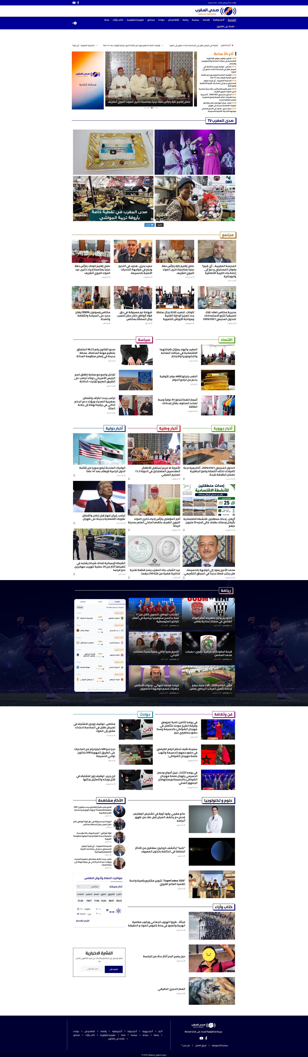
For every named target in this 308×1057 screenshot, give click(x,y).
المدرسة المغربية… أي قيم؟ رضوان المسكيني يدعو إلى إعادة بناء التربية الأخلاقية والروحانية (152, 45)
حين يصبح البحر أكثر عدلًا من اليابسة (164, 956)
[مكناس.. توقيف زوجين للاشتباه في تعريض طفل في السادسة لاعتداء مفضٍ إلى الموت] (136, 729)
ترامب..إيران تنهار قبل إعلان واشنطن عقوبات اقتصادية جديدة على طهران (219, 104)
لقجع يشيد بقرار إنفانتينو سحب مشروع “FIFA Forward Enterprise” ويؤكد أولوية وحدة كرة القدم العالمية (93, 810)
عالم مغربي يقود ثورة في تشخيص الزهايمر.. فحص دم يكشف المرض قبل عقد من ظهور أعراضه (158, 817)
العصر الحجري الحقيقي (171, 988)
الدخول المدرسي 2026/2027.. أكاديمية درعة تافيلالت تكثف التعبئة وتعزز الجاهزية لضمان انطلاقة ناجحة (218, 97)
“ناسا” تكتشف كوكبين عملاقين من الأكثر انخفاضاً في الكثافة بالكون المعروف (160, 849)
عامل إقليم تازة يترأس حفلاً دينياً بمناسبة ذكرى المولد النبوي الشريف (79, 45)
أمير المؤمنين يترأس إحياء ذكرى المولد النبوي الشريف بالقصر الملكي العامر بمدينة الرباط (154, 522)
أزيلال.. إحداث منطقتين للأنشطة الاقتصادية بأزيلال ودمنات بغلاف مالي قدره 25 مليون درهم (209, 522)
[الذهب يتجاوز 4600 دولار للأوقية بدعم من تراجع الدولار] (218, 380)
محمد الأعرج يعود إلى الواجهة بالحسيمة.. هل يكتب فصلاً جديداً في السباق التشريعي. (209, 571)
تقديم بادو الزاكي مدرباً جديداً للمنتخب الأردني (156, 653)
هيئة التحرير (226, 625)
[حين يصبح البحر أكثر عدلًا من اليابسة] (212, 958)
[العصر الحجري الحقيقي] (212, 991)
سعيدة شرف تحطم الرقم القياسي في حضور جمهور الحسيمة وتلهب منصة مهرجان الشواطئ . (177, 752)
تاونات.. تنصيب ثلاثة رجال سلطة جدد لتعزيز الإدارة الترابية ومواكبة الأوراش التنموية (175, 316)
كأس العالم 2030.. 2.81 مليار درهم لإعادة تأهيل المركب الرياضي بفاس (211, 687)
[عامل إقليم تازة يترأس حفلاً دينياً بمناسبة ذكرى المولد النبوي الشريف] (175, 251)
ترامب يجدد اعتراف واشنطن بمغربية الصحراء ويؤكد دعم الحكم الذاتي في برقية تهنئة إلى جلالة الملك (94, 403)
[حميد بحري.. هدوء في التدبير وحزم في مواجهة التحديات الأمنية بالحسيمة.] (151, 79)
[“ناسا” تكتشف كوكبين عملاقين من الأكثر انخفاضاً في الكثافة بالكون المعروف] (212, 852)
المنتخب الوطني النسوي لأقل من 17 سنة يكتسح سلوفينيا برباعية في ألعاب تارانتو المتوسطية (155, 618)
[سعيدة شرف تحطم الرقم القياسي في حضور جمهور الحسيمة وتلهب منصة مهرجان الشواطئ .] (218, 754)
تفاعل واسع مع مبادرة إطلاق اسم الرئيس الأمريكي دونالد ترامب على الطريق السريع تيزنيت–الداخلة (94, 378)
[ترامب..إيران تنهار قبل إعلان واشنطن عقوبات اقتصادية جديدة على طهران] (99, 496)
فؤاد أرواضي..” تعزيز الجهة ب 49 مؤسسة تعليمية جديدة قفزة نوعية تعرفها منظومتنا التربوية (92, 836)
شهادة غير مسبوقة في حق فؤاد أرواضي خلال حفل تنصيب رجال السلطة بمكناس (134, 316)
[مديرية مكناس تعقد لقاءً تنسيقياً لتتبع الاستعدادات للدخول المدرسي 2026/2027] (217, 297)
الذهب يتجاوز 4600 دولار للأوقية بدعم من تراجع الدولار (178, 378)
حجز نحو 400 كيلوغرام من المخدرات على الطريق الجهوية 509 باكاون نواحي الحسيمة (94, 752)
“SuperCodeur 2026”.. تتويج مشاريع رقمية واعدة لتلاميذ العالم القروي (157, 882)
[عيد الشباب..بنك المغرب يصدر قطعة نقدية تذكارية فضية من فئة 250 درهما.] (154, 551)
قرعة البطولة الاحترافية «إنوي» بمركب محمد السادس (208, 653)
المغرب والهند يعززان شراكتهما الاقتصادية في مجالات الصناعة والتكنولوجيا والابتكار (219, 61)
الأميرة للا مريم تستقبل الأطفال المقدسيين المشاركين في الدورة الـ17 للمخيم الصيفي (157, 471)
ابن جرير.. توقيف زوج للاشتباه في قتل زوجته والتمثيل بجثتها (95, 777)
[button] (81, 23)
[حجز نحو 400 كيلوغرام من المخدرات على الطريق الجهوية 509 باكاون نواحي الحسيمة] (136, 754)
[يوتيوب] (74, 2)
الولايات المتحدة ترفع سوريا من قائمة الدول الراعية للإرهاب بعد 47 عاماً (218, 76)
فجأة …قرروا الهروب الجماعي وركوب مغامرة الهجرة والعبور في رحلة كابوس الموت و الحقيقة (156, 923)
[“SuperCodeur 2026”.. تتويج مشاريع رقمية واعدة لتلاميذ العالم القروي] (212, 884)
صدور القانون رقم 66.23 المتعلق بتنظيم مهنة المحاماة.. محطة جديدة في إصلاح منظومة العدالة (96, 353)
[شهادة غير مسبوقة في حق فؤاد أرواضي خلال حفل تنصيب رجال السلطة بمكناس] (133, 297)
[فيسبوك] (78, 2)
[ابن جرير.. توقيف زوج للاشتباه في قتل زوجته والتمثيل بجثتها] (136, 780)
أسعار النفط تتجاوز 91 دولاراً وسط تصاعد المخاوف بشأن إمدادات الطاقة (177, 403)
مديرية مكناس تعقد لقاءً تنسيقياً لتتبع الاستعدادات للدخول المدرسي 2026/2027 (219, 316)
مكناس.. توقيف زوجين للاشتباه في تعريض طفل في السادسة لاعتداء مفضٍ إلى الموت (219, 69)
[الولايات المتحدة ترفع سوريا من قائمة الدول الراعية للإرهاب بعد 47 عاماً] (99, 449)
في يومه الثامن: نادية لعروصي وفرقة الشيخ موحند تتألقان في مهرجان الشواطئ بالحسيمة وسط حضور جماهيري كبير (177, 727)
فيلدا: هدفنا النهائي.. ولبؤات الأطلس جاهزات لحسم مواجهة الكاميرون (156, 687)
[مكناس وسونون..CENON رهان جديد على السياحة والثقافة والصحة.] (91, 297)
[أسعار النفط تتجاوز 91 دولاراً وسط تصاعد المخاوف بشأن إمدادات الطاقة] (218, 405)
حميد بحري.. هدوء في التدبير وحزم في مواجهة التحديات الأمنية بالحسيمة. (219, 110)
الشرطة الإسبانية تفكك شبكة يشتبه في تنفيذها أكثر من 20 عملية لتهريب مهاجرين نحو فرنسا (99, 566)
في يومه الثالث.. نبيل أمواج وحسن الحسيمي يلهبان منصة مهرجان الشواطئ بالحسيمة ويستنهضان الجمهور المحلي (177, 777)
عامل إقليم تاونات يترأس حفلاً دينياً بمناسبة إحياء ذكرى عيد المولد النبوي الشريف (92, 269)
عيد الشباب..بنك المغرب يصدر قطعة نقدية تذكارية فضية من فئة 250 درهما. (155, 571)
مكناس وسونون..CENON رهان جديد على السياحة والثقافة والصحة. (92, 316)
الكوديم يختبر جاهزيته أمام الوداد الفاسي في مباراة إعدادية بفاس (212, 619)
